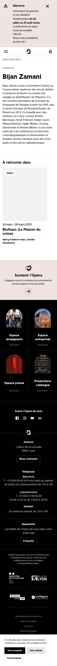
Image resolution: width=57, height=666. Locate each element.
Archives (28, 626)
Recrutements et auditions (28, 616)
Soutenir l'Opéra (28, 275)
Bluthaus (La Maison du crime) (22, 231)
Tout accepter (14, 650)
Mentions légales (28, 631)
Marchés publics (28, 621)
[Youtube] (32, 418)
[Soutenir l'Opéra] (28, 291)
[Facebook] (17, 418)
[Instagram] (25, 418)
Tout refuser (36, 650)
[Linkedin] (40, 418)
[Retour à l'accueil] (28, 51)
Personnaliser (14, 658)
